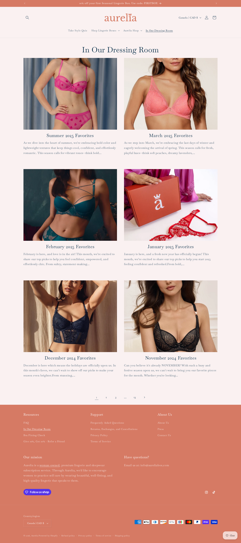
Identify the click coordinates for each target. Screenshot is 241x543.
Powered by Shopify (48, 535)
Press (161, 429)
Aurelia (34, 535)
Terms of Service (101, 441)
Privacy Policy (99, 435)
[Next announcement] (216, 3)
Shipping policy (122, 535)
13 (135, 397)
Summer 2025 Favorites (70, 135)
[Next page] (144, 397)
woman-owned (50, 465)
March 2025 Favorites (171, 135)
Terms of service (103, 535)
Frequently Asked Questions (107, 422)
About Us (163, 422)
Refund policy (68, 535)
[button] (27, 17)
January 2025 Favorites (171, 246)
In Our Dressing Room (37, 429)
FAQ (26, 422)
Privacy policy (85, 535)
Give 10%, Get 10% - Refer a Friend (44, 441)
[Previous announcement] (25, 3)
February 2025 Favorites (70, 246)
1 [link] (96, 397)
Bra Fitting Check (34, 435)
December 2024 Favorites (70, 358)
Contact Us (164, 435)
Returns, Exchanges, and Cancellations (114, 429)
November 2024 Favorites (171, 358)
